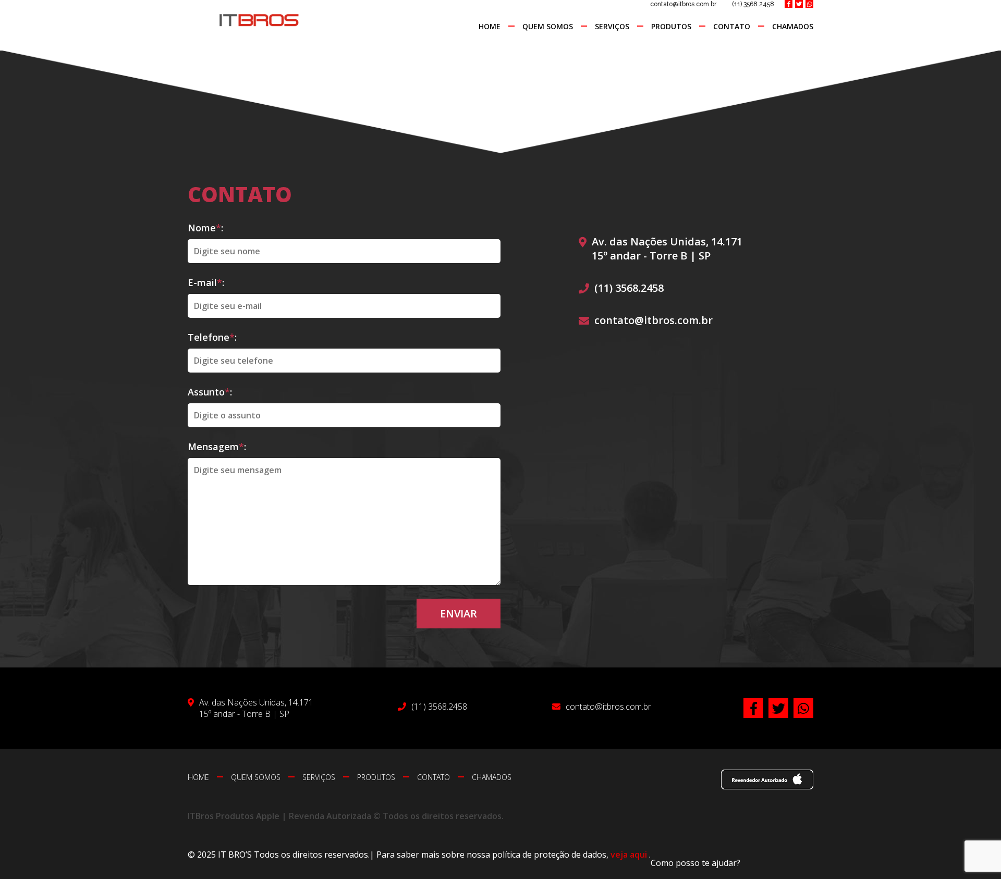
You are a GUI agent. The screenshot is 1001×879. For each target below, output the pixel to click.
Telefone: (212, 337)
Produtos (671, 26)
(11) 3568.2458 (753, 4)
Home (489, 26)
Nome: (205, 227)
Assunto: (210, 392)
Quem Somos (547, 26)
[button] (695, 863)
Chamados (792, 26)
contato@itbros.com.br (683, 4)
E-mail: (206, 282)
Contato (731, 26)
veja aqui (630, 854)
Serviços (612, 26)
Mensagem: (217, 446)
